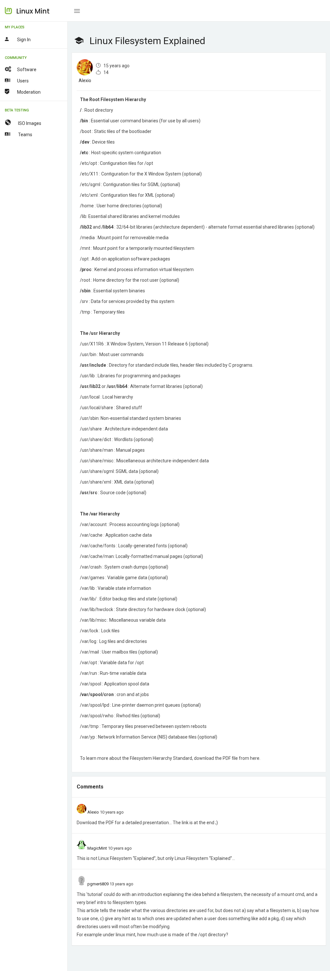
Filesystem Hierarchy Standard (161, 758)
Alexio (85, 80)
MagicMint (97, 848)
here (254, 758)
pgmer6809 (98, 883)
